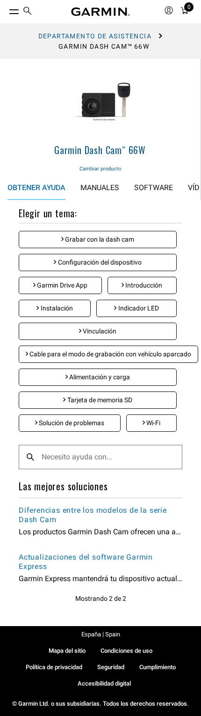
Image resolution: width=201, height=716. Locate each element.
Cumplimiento (157, 667)
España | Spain (100, 634)
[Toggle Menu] (5, 9)
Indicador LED (138, 308)
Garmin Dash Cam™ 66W (100, 150)
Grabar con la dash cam (99, 239)
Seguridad (110, 667)
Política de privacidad (54, 667)
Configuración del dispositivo (99, 262)
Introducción (143, 285)
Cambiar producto (100, 169)
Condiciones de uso (126, 650)
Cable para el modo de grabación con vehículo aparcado (109, 354)
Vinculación (98, 331)
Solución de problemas (70, 423)
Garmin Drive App (61, 285)
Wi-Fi (152, 423)
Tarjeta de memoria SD (99, 400)
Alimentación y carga (99, 377)
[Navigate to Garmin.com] (100, 11)
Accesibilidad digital (104, 683)
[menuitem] (28, 12)
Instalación (56, 308)
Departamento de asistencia (94, 36)
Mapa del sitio (67, 650)
